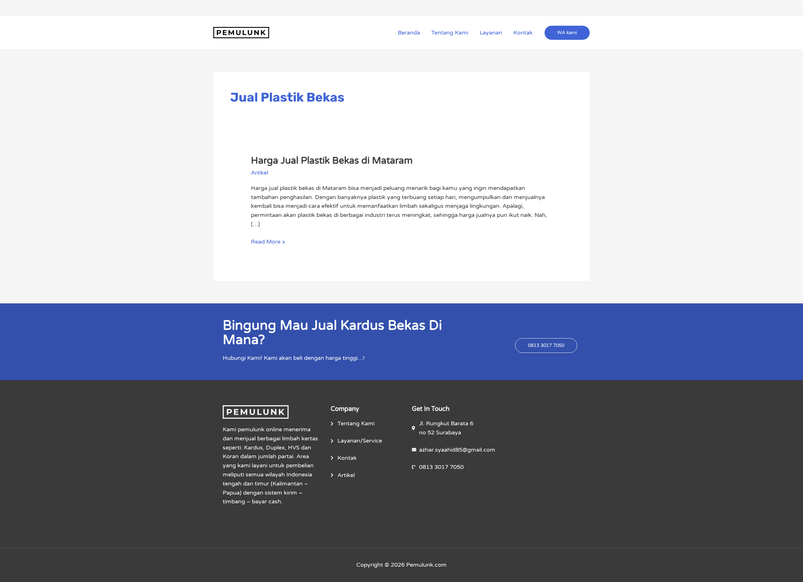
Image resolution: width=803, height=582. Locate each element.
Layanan (491, 32)
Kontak (523, 32)
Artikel (259, 172)
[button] (567, 33)
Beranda (409, 32)
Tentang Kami (449, 32)
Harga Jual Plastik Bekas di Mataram (332, 160)
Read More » (268, 241)
